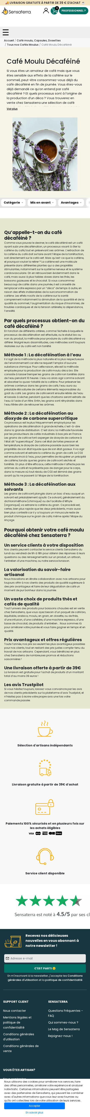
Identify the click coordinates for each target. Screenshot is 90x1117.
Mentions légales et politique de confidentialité (17, 1022)
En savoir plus (34, 1112)
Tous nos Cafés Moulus (23, 44)
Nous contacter (14, 1011)
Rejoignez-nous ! (60, 1036)
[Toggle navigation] (5, 32)
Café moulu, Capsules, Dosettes (39, 40)
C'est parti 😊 (45, 968)
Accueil (9, 40)
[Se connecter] (46, 10)
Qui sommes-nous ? (63, 1022)
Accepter (34, 1106)
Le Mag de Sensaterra (64, 1029)
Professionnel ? (74, 10)
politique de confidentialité (63, 980)
